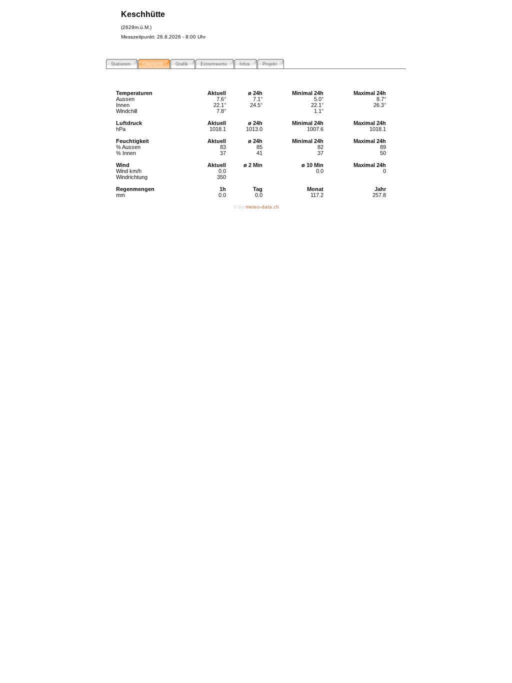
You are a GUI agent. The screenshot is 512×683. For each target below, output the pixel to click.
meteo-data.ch (262, 207)
